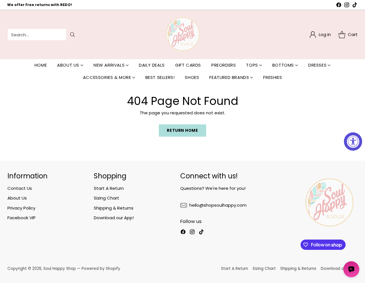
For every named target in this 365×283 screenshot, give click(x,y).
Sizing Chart (106, 198)
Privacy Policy (21, 208)
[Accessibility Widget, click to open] (353, 141)
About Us (17, 198)
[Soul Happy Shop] (182, 35)
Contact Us (19, 188)
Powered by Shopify (101, 268)
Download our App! (114, 218)
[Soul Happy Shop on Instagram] (347, 6)
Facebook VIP (21, 218)
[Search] (72, 35)
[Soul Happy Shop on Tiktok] (355, 6)
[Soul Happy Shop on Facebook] (339, 6)
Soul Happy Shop (59, 268)
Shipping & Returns (113, 208)
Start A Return (109, 188)
